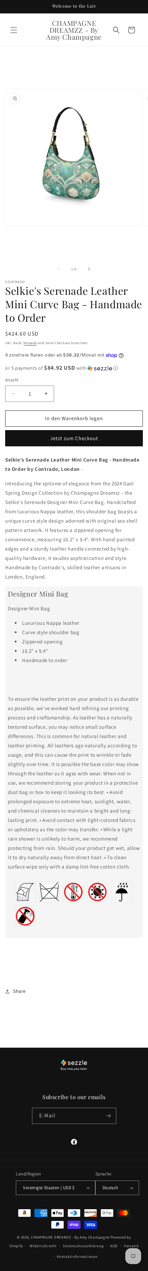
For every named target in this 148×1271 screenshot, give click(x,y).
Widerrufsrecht (43, 1245)
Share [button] (19, 991)
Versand (29, 343)
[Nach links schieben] (58, 268)
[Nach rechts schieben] (89, 268)
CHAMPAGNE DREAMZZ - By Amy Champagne (70, 1237)
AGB (113, 1245)
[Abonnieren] (108, 1116)
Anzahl (11, 380)
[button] (13, 30)
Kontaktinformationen (77, 1256)
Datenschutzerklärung (83, 1245)
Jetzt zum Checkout (74, 438)
